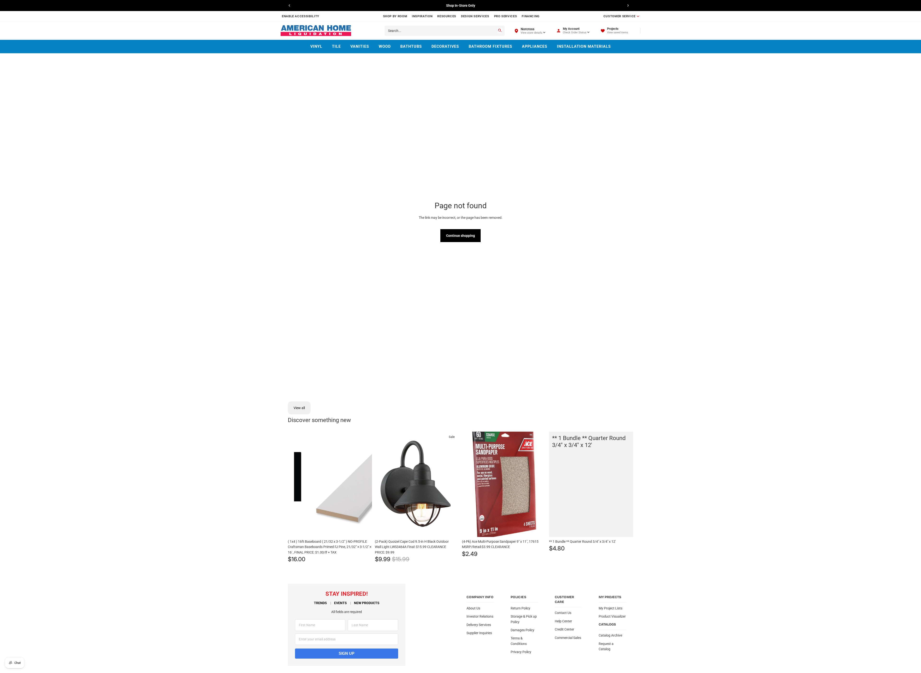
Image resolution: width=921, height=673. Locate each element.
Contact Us (563, 613)
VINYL (316, 46)
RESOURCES (446, 16)
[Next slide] (628, 5)
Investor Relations (479, 616)
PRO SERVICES (505, 16)
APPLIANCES (534, 46)
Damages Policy (522, 630)
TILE (336, 46)
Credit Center (564, 629)
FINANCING (531, 16)
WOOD (385, 46)
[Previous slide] (289, 5)
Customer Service (619, 16)
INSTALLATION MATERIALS (584, 46)
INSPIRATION (422, 16)
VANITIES (359, 46)
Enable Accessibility (300, 16)
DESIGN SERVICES (475, 16)
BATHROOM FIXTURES (490, 46)
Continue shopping (460, 236)
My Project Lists (610, 608)
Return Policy (520, 608)
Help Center (563, 621)
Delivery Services (478, 625)
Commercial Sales (568, 638)
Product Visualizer (612, 616)
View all (299, 408)
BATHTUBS (411, 46)
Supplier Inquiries (479, 633)
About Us (473, 608)
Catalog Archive (610, 635)
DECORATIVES (445, 46)
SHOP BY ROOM (395, 16)
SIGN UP (346, 653)
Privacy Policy (521, 652)
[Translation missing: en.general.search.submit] (500, 30)
